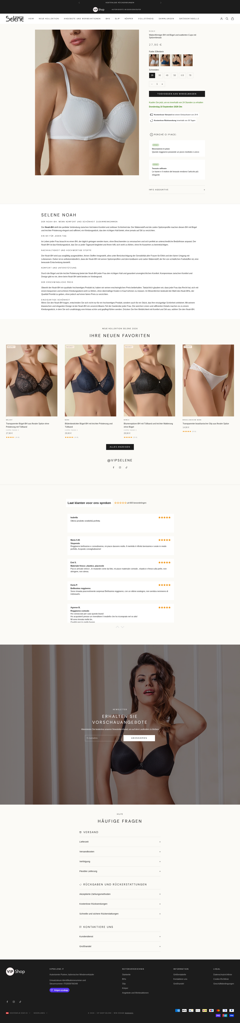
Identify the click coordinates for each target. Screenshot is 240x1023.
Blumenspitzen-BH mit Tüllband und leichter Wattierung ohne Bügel (148, 425)
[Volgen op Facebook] (113, 467)
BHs (108, 19)
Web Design (124, 1013)
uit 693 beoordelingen (136, 503)
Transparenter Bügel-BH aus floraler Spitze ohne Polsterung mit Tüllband (27, 425)
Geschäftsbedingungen (223, 984)
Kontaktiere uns (180, 979)
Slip (117, 19)
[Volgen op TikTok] (126, 467)
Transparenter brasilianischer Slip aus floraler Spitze (206, 424)
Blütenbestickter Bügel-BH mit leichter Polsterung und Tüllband (88, 425)
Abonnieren (139, 738)
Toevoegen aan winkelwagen (177, 94)
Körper (129, 19)
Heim (31, 19)
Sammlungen (166, 19)
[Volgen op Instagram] (120, 467)
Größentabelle (189, 19)
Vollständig (146, 19)
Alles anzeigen (120, 447)
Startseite (126, 974)
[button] (117, 627)
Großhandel (178, 984)
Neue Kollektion (49, 19)
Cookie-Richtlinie (221, 979)
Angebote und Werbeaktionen (82, 19)
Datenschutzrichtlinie (222, 974)
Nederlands (39, 1013)
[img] (120, 502)
